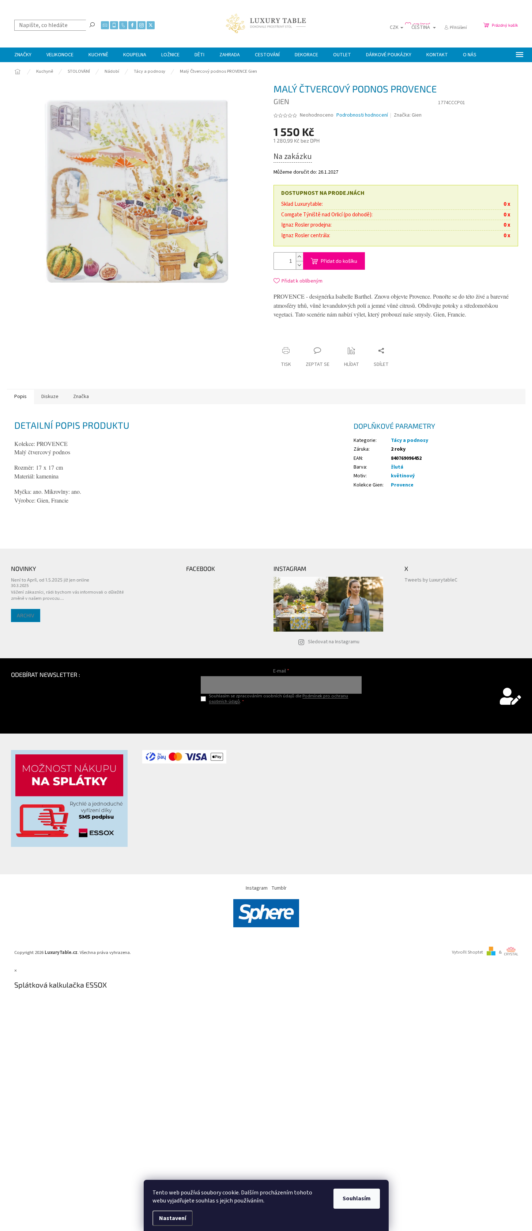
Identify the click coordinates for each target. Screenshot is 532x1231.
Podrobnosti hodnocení (362, 115)
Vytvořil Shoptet (467, 952)
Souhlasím (357, 1198)
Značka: (408, 115)
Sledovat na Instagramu (333, 641)
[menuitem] (23, 55)
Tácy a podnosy (409, 440)
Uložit (317, 338)
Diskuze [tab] (50, 396)
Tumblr (279, 888)
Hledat (92, 24)
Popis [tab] (20, 396)
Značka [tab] (81, 396)
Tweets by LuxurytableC (430, 580)
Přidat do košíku (339, 261)
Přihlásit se (281, 717)
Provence (402, 485)
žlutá (397, 467)
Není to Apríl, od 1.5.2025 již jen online (50, 580)
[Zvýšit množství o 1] (299, 257)
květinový (403, 476)
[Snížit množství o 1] (299, 265)
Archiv (25, 615)
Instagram (257, 888)
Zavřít (341, 336)
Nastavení (172, 1218)
